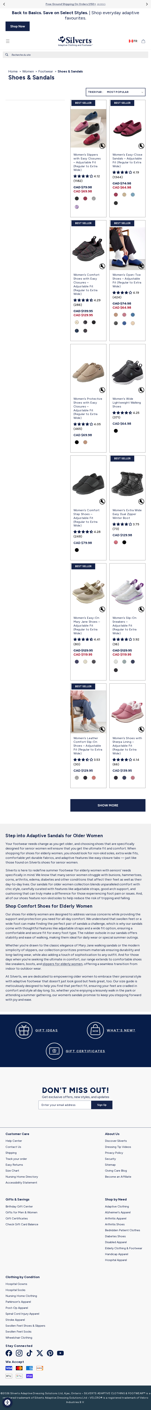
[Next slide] (146, 4)
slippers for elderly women (62, 964)
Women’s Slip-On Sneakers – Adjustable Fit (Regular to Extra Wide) (125, 625)
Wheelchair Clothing (19, 1337)
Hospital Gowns (16, 1284)
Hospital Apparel (116, 1260)
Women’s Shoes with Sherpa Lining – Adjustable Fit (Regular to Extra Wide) (127, 745)
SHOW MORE (108, 805)
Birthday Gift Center (19, 1206)
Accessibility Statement (21, 1182)
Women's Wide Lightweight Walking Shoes (127, 402)
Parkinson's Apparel (18, 1301)
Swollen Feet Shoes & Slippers (25, 1325)
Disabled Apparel (116, 1242)
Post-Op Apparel (17, 1308)
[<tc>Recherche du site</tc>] (7, 54)
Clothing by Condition (23, 1277)
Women (28, 71)
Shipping (11, 1152)
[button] (8, 41)
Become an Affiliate (118, 1176)
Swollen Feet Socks (18, 1331)
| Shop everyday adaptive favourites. (75, 15)
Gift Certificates (17, 1218)
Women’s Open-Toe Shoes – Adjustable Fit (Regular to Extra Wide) (127, 280)
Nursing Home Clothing (21, 1296)
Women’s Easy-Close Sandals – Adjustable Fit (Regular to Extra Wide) (128, 160)
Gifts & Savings (17, 1199)
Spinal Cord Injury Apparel (22, 1313)
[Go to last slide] (4, 4)
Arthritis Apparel (115, 1218)
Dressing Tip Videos (118, 1147)
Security (110, 1159)
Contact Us (13, 1147)
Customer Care (17, 1134)
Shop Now (17, 26)
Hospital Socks (15, 1290)
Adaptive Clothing (117, 1206)
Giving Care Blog (116, 1170)
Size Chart (12, 1170)
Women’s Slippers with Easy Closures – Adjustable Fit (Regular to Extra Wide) (87, 162)
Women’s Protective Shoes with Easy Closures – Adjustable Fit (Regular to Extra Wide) (87, 408)
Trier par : (95, 92)
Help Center (14, 1141)
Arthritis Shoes (115, 1224)
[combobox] (75, 55)
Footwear (45, 71)
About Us (112, 1134)
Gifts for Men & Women (21, 1212)
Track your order (16, 1159)
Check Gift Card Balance (22, 1224)
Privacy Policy (114, 1152)
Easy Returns (14, 1164)
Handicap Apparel (116, 1254)
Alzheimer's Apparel (118, 1212)
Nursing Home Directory (22, 1176)
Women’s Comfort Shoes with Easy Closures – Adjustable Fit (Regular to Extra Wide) (86, 284)
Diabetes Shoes (115, 1236)
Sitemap (110, 1164)
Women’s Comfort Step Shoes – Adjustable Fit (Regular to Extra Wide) (86, 517)
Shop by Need (116, 1199)
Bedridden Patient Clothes (122, 1230)
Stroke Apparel (15, 1320)
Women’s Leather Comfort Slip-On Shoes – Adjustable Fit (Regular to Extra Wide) (87, 745)
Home (13, 71)
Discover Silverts (116, 1141)
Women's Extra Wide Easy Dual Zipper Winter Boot (127, 514)
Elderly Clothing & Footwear (123, 1248)
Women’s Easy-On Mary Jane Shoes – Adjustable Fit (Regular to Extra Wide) (86, 625)
